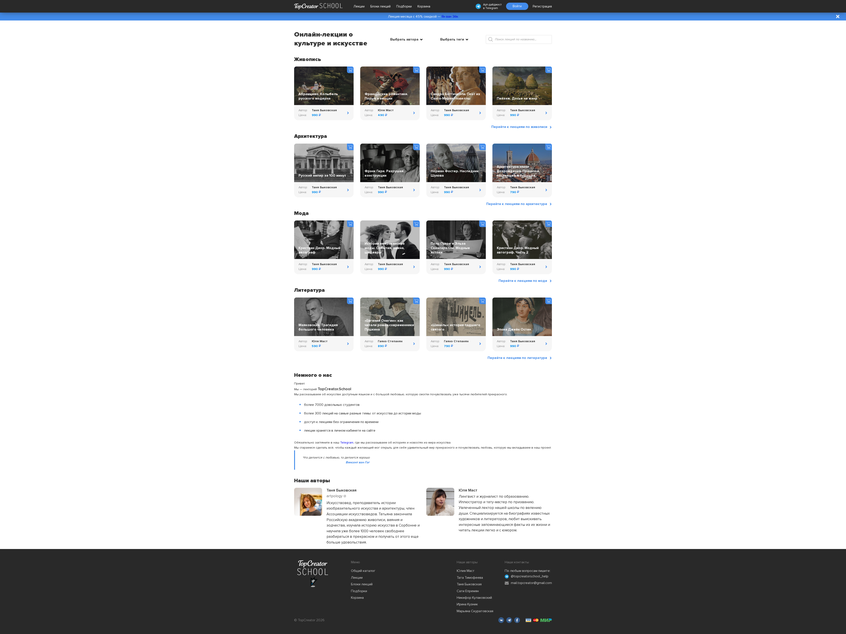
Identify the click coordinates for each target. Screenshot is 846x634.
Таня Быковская (469, 584)
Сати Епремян (468, 591)
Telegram (491, 8)
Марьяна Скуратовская (475, 611)
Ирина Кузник (467, 604)
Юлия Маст (466, 571)
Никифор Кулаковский (474, 597)
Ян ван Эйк (450, 16)
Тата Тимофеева (470, 577)
